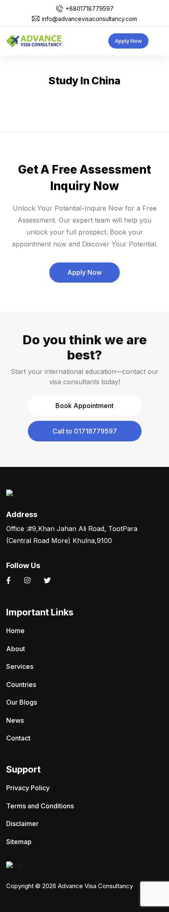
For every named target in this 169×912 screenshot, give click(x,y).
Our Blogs (21, 702)
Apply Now (128, 40)
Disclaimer (22, 823)
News (15, 720)
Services (19, 666)
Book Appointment (84, 405)
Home (15, 631)
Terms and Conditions (40, 806)
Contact (18, 738)
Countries (21, 684)
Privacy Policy (28, 788)
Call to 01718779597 (85, 431)
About (15, 649)
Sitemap (19, 842)
